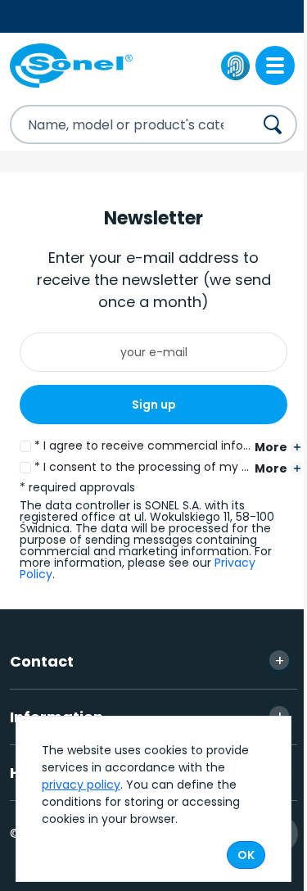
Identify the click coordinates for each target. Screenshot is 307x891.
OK (246, 855)
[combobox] (117, 124)
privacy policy (81, 784)
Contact (147, 661)
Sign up (154, 404)
